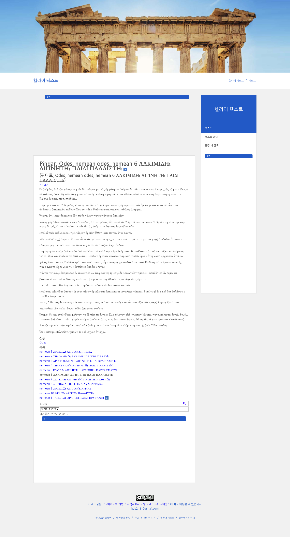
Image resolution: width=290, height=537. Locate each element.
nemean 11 (71, 397)
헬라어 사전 (149, 518)
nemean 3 (77, 361)
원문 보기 (44, 185)
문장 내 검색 (211, 145)
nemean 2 (74, 356)
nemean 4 (76, 365)
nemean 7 (74, 379)
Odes (42, 342)
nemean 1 (65, 351)
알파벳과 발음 (123, 518)
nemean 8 (71, 384)
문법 (137, 518)
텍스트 (252, 80)
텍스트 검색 (211, 137)
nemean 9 (66, 388)
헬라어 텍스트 (45, 80)
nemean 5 (79, 370)
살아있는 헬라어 (103, 518)
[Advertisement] (229, 217)
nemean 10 (66, 393)
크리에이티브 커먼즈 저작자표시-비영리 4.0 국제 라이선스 (136, 504)
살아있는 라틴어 (187, 518)
